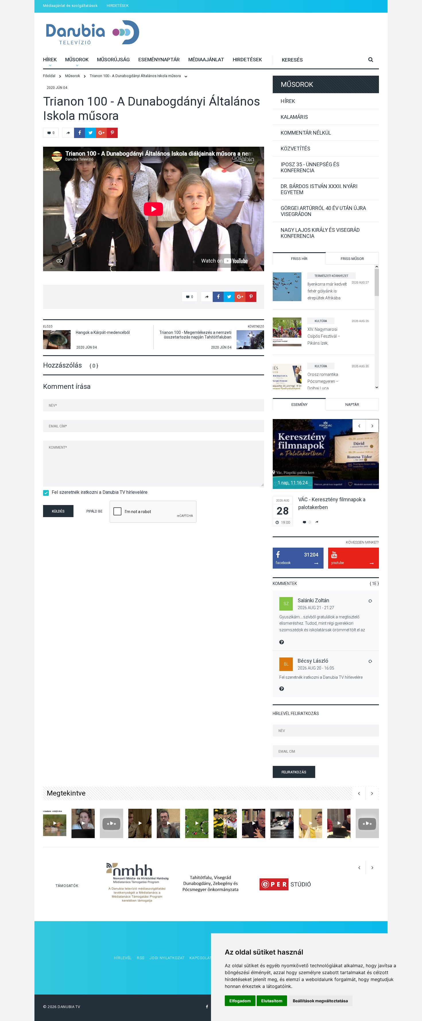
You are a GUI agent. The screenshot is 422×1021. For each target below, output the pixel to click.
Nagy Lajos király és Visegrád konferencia (320, 233)
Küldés (58, 511)
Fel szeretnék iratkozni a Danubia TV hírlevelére (100, 492)
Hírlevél (123, 958)
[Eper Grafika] (285, 884)
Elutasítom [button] (271, 1000)
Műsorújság (113, 59)
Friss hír (299, 259)
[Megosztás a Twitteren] (90, 133)
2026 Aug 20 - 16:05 (316, 668)
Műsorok (76, 59)
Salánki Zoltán (313, 600)
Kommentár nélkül (306, 133)
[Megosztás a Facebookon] (79, 133)
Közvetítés (295, 149)
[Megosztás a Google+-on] (101, 133)
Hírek (50, 59)
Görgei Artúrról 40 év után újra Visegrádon (323, 211)
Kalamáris (294, 117)
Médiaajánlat (206, 59)
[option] (326, 472)
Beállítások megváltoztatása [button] (320, 1000)
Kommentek (285, 583)
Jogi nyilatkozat (167, 958)
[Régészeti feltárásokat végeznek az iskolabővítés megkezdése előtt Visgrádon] (168, 823)
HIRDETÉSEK (118, 5)
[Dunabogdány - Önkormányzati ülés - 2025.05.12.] (282, 823)
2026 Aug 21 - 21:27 (316, 607)
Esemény (299, 404)
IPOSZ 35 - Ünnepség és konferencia (310, 167)
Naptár (352, 404)
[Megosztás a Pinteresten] (112, 133)
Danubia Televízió (92, 33)
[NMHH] (137, 884)
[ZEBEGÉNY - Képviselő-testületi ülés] (339, 823)
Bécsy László (313, 661)
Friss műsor (352, 259)
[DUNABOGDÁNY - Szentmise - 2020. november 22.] (310, 823)
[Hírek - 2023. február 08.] (253, 823)
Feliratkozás (294, 772)
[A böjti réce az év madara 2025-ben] (54, 823)
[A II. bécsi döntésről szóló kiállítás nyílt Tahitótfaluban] (111, 823)
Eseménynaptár (159, 59)
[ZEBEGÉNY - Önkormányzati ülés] (83, 823)
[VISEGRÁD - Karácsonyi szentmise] (225, 823)
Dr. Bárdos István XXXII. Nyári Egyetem (319, 189)
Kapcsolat (200, 958)
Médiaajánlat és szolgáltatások (70, 5)
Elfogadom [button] (240, 1000)
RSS (140, 958)
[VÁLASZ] (370, 601)
